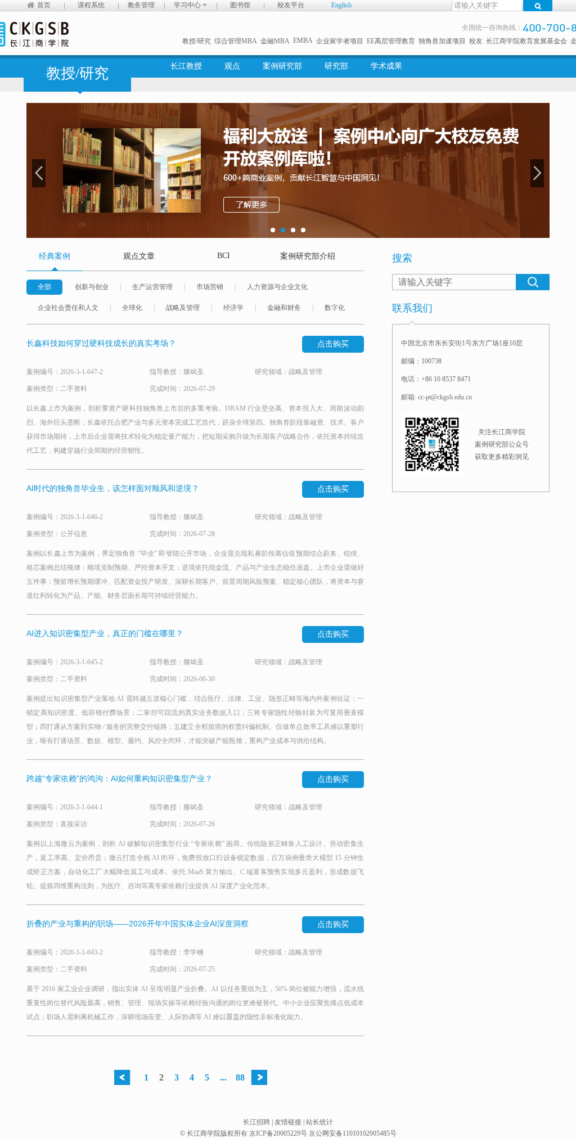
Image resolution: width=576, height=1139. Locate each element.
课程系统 (91, 5)
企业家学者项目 (339, 41)
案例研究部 (282, 66)
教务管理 (141, 5)
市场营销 (209, 287)
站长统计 (319, 1122)
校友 (476, 41)
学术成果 (386, 66)
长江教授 (186, 66)
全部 (44, 287)
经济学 (233, 308)
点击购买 (333, 344)
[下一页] (262, 1077)
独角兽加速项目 (442, 41)
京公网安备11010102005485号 (353, 1133)
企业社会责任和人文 (68, 308)
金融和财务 (284, 308)
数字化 (335, 308)
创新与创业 (92, 287)
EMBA (303, 40)
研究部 (336, 66)
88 (240, 1077)
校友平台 (290, 5)
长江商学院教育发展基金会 (526, 41)
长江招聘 (256, 1122)
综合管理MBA (235, 41)
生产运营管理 (152, 287)
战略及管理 (183, 308)
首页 (44, 5)
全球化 (132, 308)
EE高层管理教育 (391, 41)
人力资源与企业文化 (277, 287)
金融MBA (275, 41)
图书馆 (240, 5)
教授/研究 (196, 41)
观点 (232, 66)
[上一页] (125, 1077)
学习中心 (188, 5)
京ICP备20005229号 (278, 1133)
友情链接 (288, 1122)
